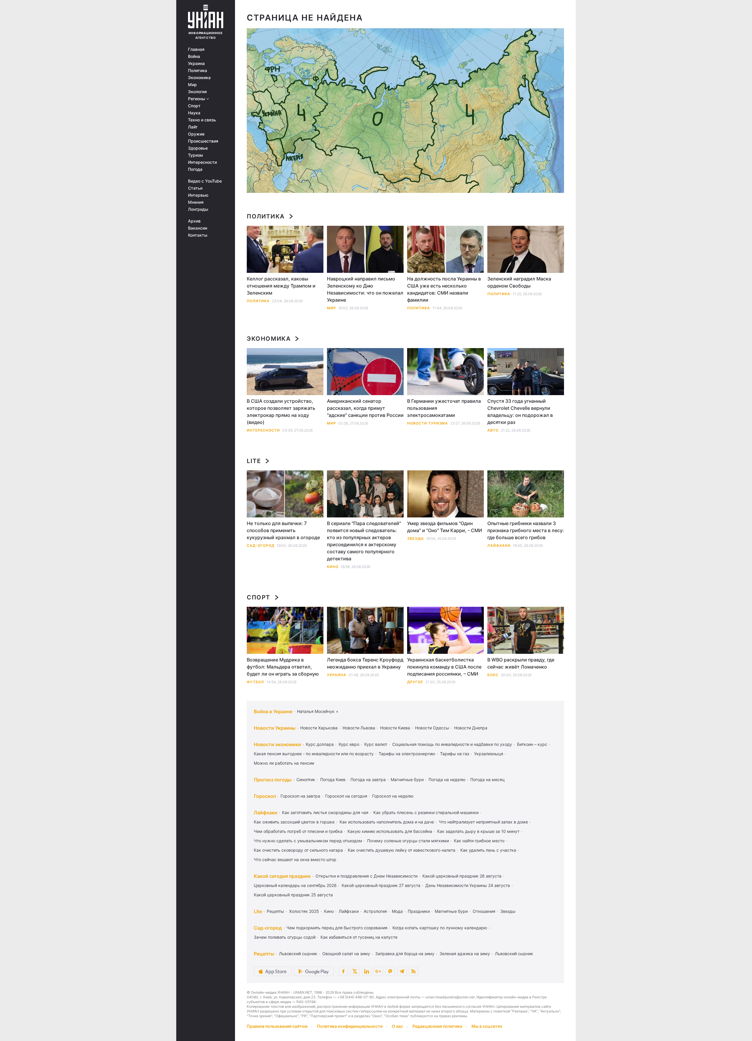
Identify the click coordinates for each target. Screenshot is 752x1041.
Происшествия (203, 141)
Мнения (196, 202)
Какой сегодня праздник (282, 876)
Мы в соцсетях (486, 1026)
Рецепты (275, 911)
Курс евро (349, 744)
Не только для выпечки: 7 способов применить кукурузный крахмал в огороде (283, 530)
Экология (197, 91)
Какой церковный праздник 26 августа (461, 875)
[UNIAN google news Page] (378, 971)
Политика (197, 70)
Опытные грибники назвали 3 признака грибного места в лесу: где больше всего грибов (525, 530)
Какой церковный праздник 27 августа (381, 885)
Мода (397, 911)
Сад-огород (260, 545)
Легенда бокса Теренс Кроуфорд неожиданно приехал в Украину (365, 663)
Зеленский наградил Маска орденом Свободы (519, 282)
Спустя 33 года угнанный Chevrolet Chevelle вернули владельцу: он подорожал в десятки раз (520, 411)
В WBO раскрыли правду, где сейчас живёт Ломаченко (520, 663)
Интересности (202, 162)
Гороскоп (265, 796)
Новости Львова (359, 727)
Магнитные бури (407, 779)
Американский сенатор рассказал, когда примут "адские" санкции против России (365, 408)
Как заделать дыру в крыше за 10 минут (478, 831)
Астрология (375, 911)
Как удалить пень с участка (488, 850)
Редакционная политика (437, 1026)
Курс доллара (320, 744)
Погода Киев (332, 779)
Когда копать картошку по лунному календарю (439, 927)
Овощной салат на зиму (346, 953)
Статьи (195, 188)
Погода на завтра (368, 779)
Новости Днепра (470, 727)
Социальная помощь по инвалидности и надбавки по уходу (452, 744)
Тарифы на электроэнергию (407, 753)
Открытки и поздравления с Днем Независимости (366, 875)
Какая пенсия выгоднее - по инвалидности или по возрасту (314, 753)
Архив (194, 221)
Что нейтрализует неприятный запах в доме (483, 821)
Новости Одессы (432, 727)
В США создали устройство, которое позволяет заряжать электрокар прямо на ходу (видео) (281, 411)
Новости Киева (395, 727)
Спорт (194, 105)
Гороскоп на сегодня (346, 795)
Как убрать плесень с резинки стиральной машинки (426, 812)
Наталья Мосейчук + (317, 711)
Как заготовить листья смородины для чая (325, 812)
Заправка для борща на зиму (404, 953)
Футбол (255, 682)
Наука (194, 113)
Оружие (196, 134)
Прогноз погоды (273, 780)
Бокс (492, 675)
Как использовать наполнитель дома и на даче (387, 821)
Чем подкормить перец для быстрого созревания (336, 927)
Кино (332, 566)
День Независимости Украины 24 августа (467, 885)
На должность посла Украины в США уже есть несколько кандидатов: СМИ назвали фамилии (444, 289)
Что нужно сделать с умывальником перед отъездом (308, 840)
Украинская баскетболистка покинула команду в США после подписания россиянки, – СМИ (444, 667)
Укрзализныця (488, 753)
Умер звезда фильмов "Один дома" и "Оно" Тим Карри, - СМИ (444, 526)
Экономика (199, 77)
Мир (192, 84)
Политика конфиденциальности (349, 1026)
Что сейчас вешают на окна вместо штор (295, 859)
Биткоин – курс (532, 744)
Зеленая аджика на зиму (464, 953)
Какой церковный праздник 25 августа (293, 894)
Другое (415, 682)
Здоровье (198, 148)
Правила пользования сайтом (277, 1026)
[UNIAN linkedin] (366, 971)
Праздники (419, 911)
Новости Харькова (319, 727)
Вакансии (197, 228)
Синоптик (305, 779)
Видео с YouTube (205, 181)
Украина (196, 63)
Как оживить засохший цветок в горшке (294, 821)
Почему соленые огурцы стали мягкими (408, 840)
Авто (492, 430)
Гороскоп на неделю (392, 795)
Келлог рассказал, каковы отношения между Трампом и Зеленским (281, 286)
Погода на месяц (487, 779)
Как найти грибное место (479, 840)
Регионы (197, 98)
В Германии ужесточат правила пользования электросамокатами (444, 408)
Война (194, 56)
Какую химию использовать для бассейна (390, 831)
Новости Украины (275, 728)
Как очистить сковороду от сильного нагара (298, 850)
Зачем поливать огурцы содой (284, 937)
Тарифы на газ (454, 753)
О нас (397, 1026)
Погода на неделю (447, 779)
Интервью (198, 195)
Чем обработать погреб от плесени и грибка (298, 831)
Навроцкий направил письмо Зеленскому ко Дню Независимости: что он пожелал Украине (365, 289)
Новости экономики (277, 744)
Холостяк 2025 (304, 911)
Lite (254, 460)
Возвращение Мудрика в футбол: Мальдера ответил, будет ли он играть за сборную (283, 667)
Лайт (193, 127)
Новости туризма (427, 423)
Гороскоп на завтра (300, 795)
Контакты (197, 235)
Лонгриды (198, 209)
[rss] (413, 971)
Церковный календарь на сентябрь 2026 (295, 885)
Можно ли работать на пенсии (284, 763)
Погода (195, 169)
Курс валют (375, 744)
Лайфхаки (499, 545)
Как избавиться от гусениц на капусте (358, 937)
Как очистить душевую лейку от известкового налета (401, 850)
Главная (196, 49)
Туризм (195, 155)
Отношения (484, 911)
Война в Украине (273, 711)
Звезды (415, 538)
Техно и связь (202, 120)
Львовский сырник (298, 953)
